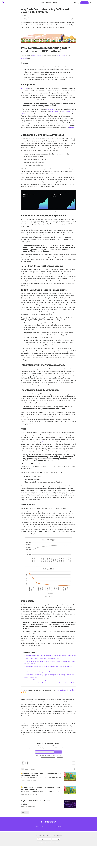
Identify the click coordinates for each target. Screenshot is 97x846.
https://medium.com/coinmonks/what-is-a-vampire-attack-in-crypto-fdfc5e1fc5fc (49, 683)
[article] (48, 778)
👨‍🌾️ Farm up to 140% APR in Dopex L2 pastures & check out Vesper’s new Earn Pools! (41, 774)
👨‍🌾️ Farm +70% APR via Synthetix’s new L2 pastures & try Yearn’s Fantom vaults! (40, 788)
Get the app (56, 839)
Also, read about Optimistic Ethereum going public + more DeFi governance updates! (41, 778)
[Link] (19, 49)
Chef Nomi (49, 109)
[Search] (75, 2)
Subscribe (84, 2)
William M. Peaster (31, 780)
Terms (51, 835)
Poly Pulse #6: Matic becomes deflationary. (36, 801)
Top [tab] (23, 769)
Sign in (92, 2)
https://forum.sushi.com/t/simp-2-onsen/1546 (38, 672)
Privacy (47, 835)
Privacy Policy (60, 757)
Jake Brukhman (61, 56)
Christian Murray (37, 56)
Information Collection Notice (48, 757)
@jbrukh (71, 690)
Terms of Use (56, 755)
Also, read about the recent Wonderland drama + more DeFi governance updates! (40, 791)
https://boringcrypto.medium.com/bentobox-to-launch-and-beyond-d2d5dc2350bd (50, 656)
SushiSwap (24, 88)
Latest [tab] (26, 769)
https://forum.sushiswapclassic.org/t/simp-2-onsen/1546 (41, 658)
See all (24, 812)
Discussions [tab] (32, 769)
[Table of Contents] (2, 423)
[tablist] (28, 769)
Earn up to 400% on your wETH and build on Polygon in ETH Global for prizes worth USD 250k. (41, 803)
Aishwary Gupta (31, 806)
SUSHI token (54, 111)
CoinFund (24, 58)
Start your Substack (44, 839)
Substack (41, 842)
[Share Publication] (78, 2)
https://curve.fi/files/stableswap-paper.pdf (37, 680)
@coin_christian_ (61, 690)
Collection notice (58, 835)
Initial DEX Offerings (49, 442)
